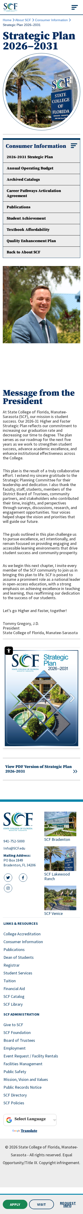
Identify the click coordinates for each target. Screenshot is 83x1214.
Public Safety (14, 1071)
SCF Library (13, 1004)
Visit (41, 1204)
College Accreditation (22, 933)
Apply (15, 1204)
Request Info (68, 1204)
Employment (14, 1048)
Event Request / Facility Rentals (30, 1056)
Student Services (17, 973)
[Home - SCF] (21, 821)
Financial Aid (14, 988)
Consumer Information (51, 20)
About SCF (23, 20)
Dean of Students (18, 957)
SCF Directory (15, 1095)
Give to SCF (13, 1024)
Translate (29, 1130)
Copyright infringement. (59, 1162)
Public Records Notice (22, 1087)
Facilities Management (22, 1063)
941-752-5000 (14, 841)
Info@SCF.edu (14, 848)
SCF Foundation (17, 1032)
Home (7, 20)
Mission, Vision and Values (25, 1079)
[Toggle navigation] (75, 7)
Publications (14, 949)
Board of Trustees (19, 1040)
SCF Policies (13, 1102)
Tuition (9, 980)
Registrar (11, 965)
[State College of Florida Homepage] (10, 7)
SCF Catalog (13, 996)
